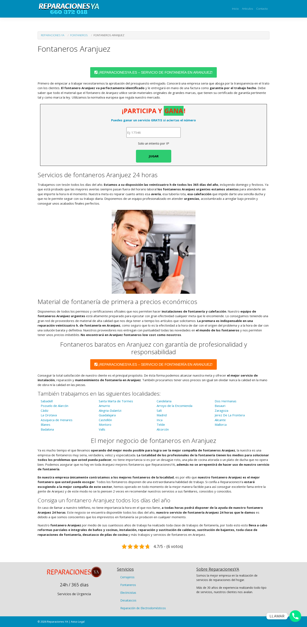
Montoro (105, 424)
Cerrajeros (127, 577)
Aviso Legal (78, 621)
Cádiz (44, 410)
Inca (159, 420)
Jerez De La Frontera (230, 415)
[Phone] (295, 616)
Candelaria (164, 401)
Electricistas (128, 593)
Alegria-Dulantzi (110, 410)
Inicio (235, 8)
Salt (159, 410)
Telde (161, 424)
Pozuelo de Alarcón (54, 406)
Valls (102, 429)
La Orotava (49, 415)
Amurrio (104, 406)
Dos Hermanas (225, 401)
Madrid (162, 415)
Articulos (247, 8)
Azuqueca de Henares (56, 420)
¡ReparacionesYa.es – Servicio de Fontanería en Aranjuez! (155, 72)
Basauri (220, 406)
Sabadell (47, 401)
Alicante (220, 420)
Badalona (47, 429)
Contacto (262, 8)
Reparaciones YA (52, 35)
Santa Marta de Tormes (116, 401)
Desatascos (128, 600)
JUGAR (154, 156)
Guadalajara (107, 415)
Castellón (105, 420)
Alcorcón (163, 429)
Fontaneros (79, 35)
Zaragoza (221, 410)
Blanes (45, 424)
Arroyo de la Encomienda (174, 406)
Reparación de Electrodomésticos (143, 608)
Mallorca (221, 424)
